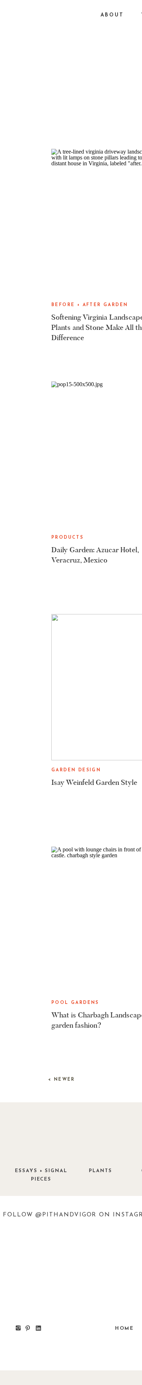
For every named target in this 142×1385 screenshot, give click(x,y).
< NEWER (61, 1079)
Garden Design (76, 770)
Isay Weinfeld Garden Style (94, 782)
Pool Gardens (75, 1003)
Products (67, 537)
